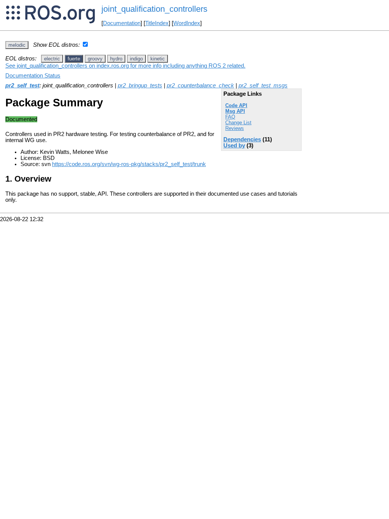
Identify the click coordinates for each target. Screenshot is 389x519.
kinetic (157, 59)
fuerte (74, 59)
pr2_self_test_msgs (263, 85)
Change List (238, 122)
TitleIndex (157, 23)
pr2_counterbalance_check (200, 85)
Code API (236, 105)
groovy (95, 59)
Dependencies (242, 139)
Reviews (234, 128)
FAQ (230, 117)
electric (52, 59)
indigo (136, 59)
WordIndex (186, 23)
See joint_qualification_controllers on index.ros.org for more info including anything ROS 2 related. (125, 66)
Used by (234, 145)
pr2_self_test (22, 85)
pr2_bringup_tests (140, 85)
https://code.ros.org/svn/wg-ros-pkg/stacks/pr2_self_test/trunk (129, 164)
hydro (116, 59)
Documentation (122, 23)
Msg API (235, 111)
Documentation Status (32, 76)
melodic (16, 45)
